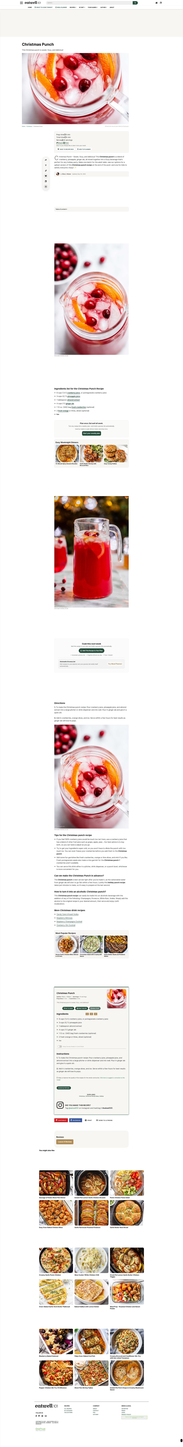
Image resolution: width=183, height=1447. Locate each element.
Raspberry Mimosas (64, 918)
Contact (96, 1410)
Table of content (61, 209)
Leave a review (65, 1141)
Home (30, 7)
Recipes (72, 7)
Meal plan (95, 1008)
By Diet (81, 7)
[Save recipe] (46, 176)
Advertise (125, 1408)
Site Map (95, 1414)
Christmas (29, 126)
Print (89, 1120)
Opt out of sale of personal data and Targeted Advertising (134, 1417)
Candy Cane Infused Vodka (67, 914)
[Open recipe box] (46, 181)
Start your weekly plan (91, 433)
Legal (123, 1412)
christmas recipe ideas (92, 1096)
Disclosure (125, 126)
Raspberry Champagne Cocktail (69, 921)
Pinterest (61, 1120)
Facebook (76, 1120)
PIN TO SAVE (69, 1008)
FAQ (94, 1412)
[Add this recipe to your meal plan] (46, 186)
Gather (103, 7)
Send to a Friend (105, 1120)
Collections (68, 1412)
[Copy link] (46, 170)
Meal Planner (62, 7)
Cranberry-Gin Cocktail (66, 925)
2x (91, 1014)
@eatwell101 (74, 1108)
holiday (102, 1096)
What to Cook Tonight (44, 7)
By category (68, 1410)
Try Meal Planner (115, 664)
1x (87, 1014)
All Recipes (68, 1408)
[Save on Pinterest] (46, 165)
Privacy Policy (126, 1414)
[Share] (46, 160)
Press (123, 1410)
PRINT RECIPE (82, 1008)
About (112, 7)
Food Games (92, 7)
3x (95, 1014)
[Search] (135, 3)
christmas (82, 1096)
